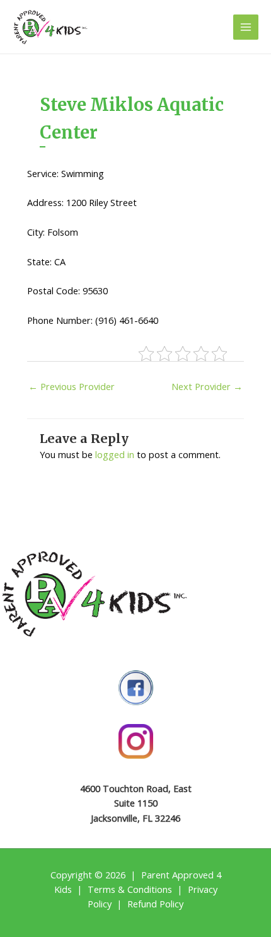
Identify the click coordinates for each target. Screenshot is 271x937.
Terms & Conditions (130, 889)
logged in (114, 454)
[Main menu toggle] (245, 27)
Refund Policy (155, 903)
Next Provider (207, 386)
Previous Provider (71, 386)
